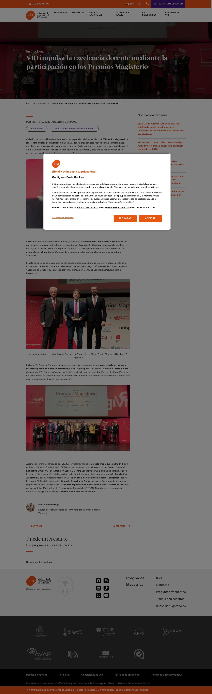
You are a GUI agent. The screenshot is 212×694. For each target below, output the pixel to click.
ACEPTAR (150, 218)
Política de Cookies (86, 208)
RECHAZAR (125, 218)
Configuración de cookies (63, 218)
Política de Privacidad (117, 208)
